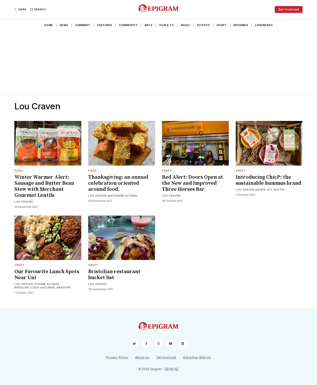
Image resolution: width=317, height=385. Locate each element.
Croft (167, 170)
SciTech (203, 25)
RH (171, 369)
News (64, 25)
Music (185, 25)
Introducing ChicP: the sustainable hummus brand (268, 180)
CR (167, 369)
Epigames (241, 25)
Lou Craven (23, 201)
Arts (148, 25)
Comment (82, 25)
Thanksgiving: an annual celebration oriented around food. (118, 183)
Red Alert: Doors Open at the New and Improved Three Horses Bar (192, 183)
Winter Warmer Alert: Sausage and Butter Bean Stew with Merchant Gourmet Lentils (44, 186)
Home (48, 25)
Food (18, 170)
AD (176, 369)
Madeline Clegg (26, 287)
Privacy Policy (117, 357)
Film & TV (166, 25)
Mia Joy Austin (272, 189)
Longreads (264, 25)
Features (104, 25)
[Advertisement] (158, 63)
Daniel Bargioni (58, 287)
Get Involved (288, 9)
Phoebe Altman (125, 195)
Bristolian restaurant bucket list (114, 274)
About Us (142, 357)
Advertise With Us (197, 357)
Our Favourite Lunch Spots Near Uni (46, 274)
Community (128, 25)
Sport (222, 25)
